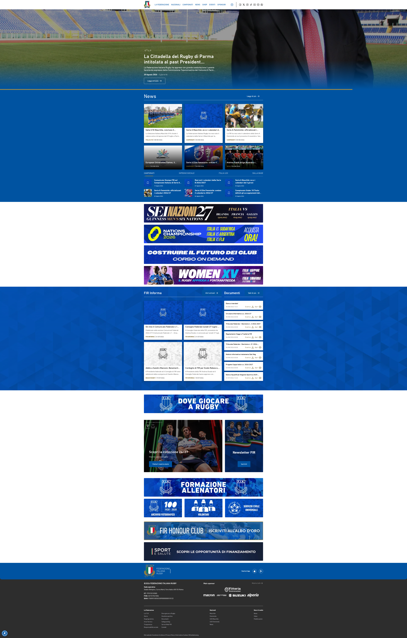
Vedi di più (252, 293)
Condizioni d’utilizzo (158, 635)
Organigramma (149, 619)
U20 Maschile (214, 619)
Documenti (165, 619)
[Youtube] (254, 4)
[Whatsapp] (262, 4)
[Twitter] (244, 4)
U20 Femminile (214, 622)
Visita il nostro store (160, 464)
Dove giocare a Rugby (168, 613)
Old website (147, 635)
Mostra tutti (256, 583)
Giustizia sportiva (167, 616)
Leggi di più (251, 96)
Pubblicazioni (258, 619)
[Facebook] (240, 4)
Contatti (164, 627)
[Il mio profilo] (232, 4)
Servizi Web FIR (167, 624)
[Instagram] (247, 4)
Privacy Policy (170, 635)
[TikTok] (251, 4)
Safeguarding (166, 622)
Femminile (213, 616)
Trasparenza (148, 624)
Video (255, 616)
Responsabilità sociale (151, 627)
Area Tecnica (148, 622)
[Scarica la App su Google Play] (261, 571)
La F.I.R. (146, 613)
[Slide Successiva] (231, 50)
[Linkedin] (258, 4)
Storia (146, 616)
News (211, 624)
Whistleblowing (194, 635)
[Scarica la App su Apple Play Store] (254, 571)
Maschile (212, 613)
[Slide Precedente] (225, 50)
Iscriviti (244, 464)
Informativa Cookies (181, 635)
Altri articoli (210, 293)
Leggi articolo (233, 81)
